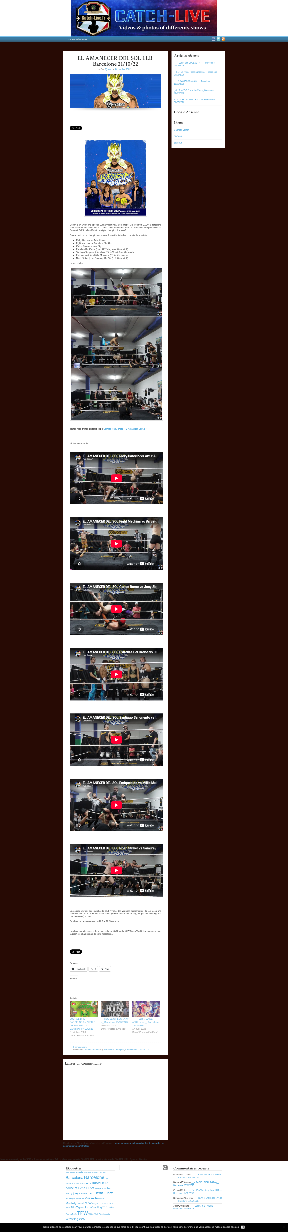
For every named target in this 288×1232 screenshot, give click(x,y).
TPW (82, 1213)
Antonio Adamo (99, 1172)
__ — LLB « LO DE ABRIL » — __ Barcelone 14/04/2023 (145, 1022)
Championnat (131, 1050)
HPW (90, 1188)
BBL (106, 1178)
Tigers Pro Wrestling (89, 1207)
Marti (101, 1198)
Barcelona (74, 1177)
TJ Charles (108, 1207)
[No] (284, 1227)
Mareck (80, 1198)
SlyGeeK (178, 136)
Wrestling (72, 1219)
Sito (73, 1207)
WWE (83, 1219)
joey (75, 1193)
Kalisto (141, 1050)
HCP (104, 1183)
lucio (68, 1198)
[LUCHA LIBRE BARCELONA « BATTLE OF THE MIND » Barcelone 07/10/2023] (84, 1009)
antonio (88, 1172)
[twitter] (218, 40)
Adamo (72, 1173)
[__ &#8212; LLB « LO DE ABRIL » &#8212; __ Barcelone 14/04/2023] (146, 1009)
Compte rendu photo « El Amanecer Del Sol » (125, 429)
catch (82, 1183)
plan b (80, 1203)
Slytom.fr (178, 143)
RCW (87, 1203)
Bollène (70, 1183)
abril (67, 1173)
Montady (71, 1203)
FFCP (88, 1183)
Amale (79, 1172)
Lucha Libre (102, 1193)
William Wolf (93, 1214)
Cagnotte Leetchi (182, 130)
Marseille (91, 1198)
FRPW (96, 1183)
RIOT (99, 1204)
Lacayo (83, 1193)
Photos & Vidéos (92, 1050)
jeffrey (69, 1193)
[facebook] (213, 40)
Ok (243, 1227)
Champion (119, 1050)
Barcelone (109, 1050)
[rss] (223, 40)
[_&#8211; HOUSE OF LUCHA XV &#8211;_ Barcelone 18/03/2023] (115, 1009)
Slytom (107, 69)
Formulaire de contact (77, 39)
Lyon (73, 1199)
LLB (147, 1050)
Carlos (77, 1184)
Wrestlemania (104, 1214)
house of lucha (75, 1188)
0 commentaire (80, 1047)
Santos (105, 1204)
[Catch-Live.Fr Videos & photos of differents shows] (144, 18)
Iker (109, 1188)
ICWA (104, 1188)
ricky (94, 1203)
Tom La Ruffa (71, 1214)
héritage (98, 1188)
